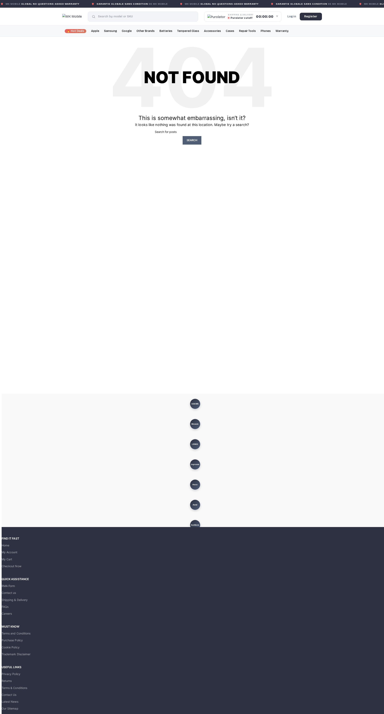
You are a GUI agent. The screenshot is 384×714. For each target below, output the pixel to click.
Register (310, 16)
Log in (291, 16)
